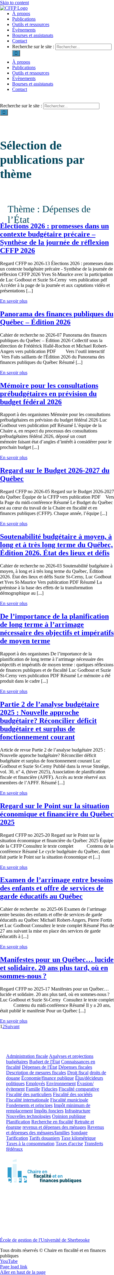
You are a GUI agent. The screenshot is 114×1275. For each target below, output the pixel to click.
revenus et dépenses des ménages (54, 1127)
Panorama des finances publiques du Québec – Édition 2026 (56, 318)
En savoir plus (13, 301)
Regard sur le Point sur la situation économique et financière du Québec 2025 (57, 814)
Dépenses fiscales (75, 1067)
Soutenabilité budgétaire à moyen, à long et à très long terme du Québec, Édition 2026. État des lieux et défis (56, 545)
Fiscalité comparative (79, 1089)
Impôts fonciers (49, 1110)
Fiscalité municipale (69, 1099)
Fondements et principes (29, 1105)
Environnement (61, 1083)
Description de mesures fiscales (36, 1072)
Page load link (13, 1266)
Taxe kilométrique (78, 1138)
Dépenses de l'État (39, 1067)
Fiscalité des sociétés (72, 1094)
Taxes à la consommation (30, 1143)
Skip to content (14, 2)
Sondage (79, 1132)
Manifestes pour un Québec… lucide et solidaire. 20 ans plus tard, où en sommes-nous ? (57, 968)
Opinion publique (69, 1116)
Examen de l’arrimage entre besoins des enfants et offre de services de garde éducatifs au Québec (56, 888)
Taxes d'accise (69, 1143)
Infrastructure (77, 1110)
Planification (18, 1121)
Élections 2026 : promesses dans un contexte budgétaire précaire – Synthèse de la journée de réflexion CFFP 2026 (54, 238)
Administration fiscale (27, 1056)
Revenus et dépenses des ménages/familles (55, 1130)
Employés (35, 1083)
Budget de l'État (44, 1061)
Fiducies (49, 1089)
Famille (33, 1089)
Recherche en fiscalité (52, 1121)
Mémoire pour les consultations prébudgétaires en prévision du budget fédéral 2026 (49, 394)
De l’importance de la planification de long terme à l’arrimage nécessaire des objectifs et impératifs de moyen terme (57, 628)
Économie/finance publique (47, 1078)
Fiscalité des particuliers (29, 1094)
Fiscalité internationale (27, 1099)
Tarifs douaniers (44, 1138)
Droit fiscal (77, 1072)
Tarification (17, 1138)
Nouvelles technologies (28, 1116)
